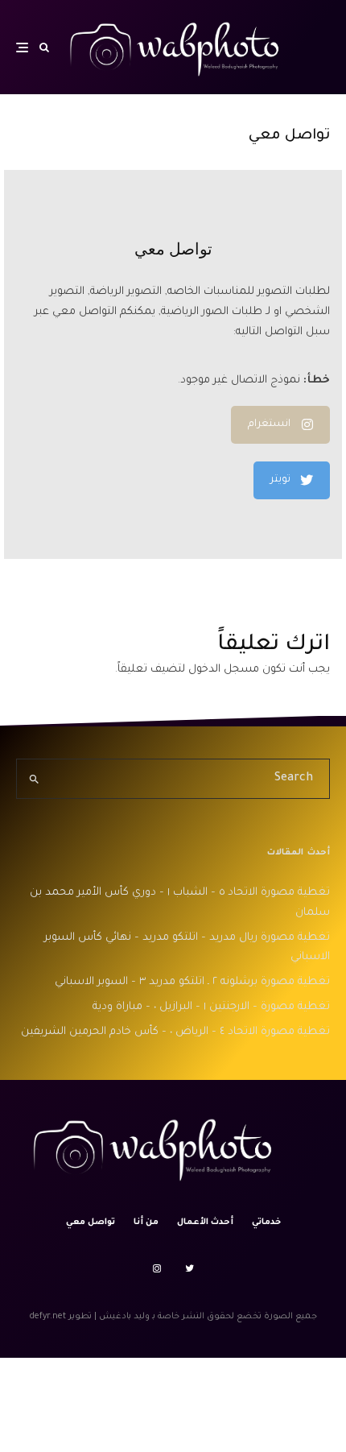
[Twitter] (189, 1268)
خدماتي (266, 1222)
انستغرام (269, 424)
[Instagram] (157, 1268)
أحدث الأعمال (205, 1222)
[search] (34, 778)
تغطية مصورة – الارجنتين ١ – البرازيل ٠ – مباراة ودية (211, 1007)
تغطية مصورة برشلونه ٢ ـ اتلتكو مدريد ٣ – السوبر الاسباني (192, 982)
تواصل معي (90, 1222)
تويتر (280, 480)
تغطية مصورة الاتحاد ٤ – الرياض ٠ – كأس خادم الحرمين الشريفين (175, 1032)
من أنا (146, 1222)
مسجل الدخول (223, 670)
